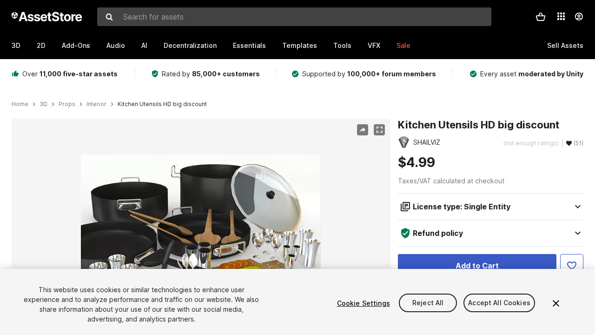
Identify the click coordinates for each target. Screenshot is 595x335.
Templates (299, 45)
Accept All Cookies (499, 303)
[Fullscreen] (379, 129)
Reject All (427, 303)
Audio (115, 45)
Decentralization (190, 45)
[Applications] (561, 16)
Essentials (249, 45)
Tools (342, 45)
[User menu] (578, 16)
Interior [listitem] (96, 104)
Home (20, 104)
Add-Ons (76, 45)
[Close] (556, 303)
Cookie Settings (363, 303)
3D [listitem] (43, 104)
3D (16, 45)
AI (144, 45)
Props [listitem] (67, 104)
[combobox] (294, 16)
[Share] (362, 129)
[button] (540, 16)
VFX (374, 45)
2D (41, 45)
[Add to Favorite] (571, 265)
